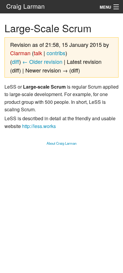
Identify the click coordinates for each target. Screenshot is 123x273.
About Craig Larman (61, 143)
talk (38, 53)
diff (15, 61)
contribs (56, 53)
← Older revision (42, 61)
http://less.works (39, 126)
